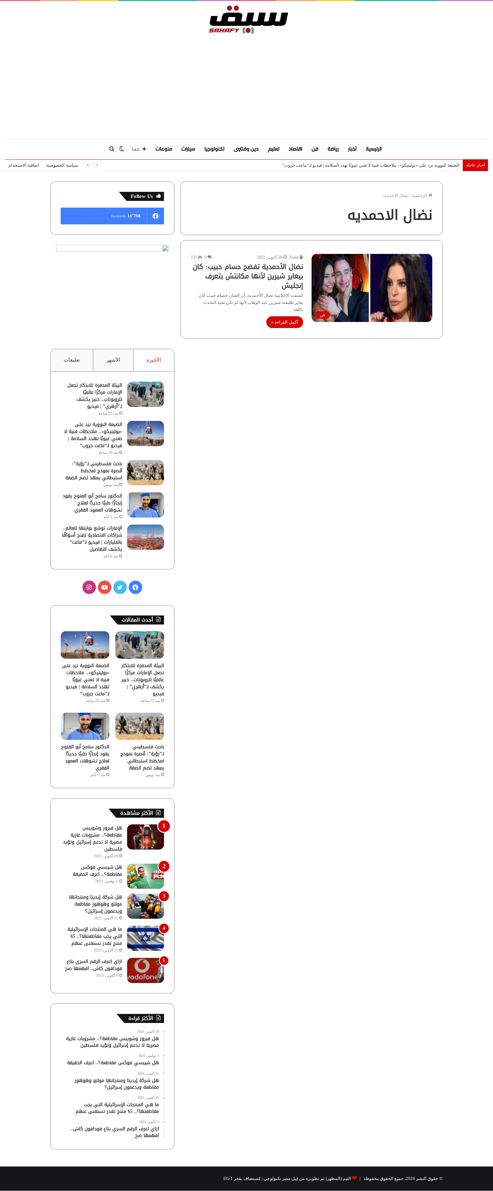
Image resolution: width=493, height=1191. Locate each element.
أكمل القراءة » (284, 322)
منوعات (164, 149)
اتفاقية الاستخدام (23, 165)
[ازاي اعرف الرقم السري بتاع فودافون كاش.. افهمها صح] (145, 970)
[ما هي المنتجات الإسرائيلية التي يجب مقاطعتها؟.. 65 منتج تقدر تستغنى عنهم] (145, 938)
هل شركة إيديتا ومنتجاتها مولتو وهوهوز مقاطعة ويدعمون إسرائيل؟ (95, 904)
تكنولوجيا (214, 149)
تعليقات (72, 360)
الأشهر (113, 360)
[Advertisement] (246, 85)
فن (315, 149)
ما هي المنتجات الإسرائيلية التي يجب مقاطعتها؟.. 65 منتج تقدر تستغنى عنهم (94, 936)
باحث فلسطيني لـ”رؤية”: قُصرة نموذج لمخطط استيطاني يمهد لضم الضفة (93, 470)
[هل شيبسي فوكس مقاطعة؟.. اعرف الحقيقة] (145, 876)
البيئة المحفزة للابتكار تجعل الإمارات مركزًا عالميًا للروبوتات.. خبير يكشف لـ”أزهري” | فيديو (94, 396)
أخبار (352, 149)
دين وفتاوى (246, 149)
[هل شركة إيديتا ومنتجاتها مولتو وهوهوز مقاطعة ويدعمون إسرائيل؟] (145, 906)
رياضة (333, 149)
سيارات (188, 149)
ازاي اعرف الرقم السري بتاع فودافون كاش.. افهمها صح (93, 965)
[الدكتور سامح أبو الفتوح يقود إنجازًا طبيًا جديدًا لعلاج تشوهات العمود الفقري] (145, 505)
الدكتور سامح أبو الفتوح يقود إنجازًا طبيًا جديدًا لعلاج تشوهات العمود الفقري (92, 503)
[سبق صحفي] (246, 19)
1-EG (228, 1178)
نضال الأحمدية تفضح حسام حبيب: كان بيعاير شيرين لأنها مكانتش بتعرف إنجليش (248, 276)
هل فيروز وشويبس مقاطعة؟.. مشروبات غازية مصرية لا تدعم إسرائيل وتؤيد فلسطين (92, 838)
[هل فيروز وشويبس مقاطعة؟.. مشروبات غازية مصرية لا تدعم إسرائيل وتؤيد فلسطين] (145, 837)
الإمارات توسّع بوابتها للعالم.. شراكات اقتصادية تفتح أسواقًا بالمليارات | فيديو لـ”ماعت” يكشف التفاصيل (92, 539)
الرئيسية (374, 149)
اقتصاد (295, 149)
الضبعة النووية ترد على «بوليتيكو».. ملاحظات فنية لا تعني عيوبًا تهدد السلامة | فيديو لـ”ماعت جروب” (370, 165)
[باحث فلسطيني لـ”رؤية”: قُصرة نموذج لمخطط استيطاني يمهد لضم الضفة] (145, 472)
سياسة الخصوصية (62, 165)
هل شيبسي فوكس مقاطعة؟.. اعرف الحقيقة (97, 871)
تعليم (273, 149)
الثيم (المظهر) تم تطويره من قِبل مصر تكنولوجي (307, 1178)
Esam (293, 257)
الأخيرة (154, 360)
